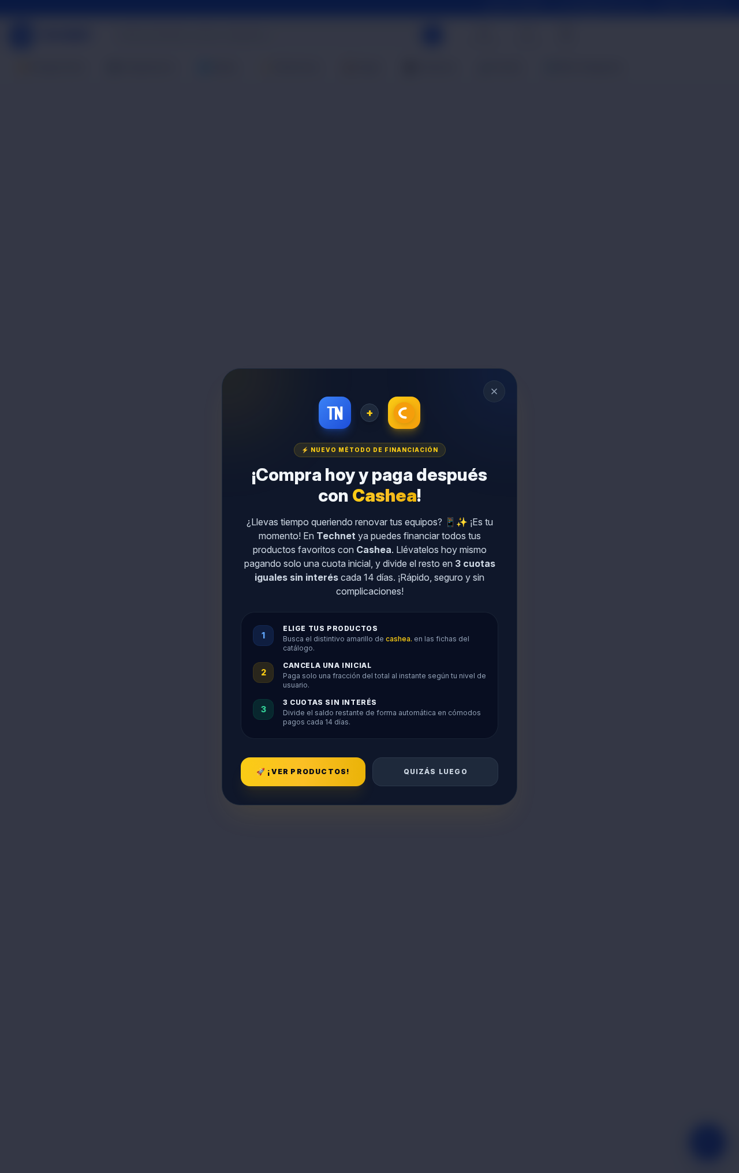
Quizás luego (436, 771)
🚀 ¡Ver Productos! (303, 771)
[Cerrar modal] (494, 391)
